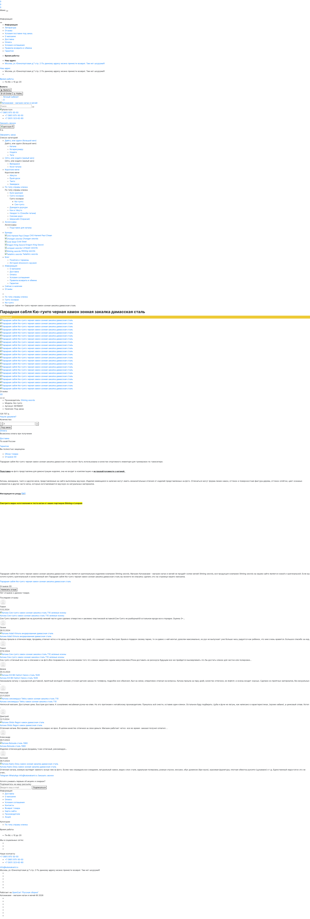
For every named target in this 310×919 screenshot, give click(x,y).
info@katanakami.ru (9, 867)
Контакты (9, 805)
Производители (12, 814)
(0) (1, 394)
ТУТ (23, 493)
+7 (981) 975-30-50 (14, 115)
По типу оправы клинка (16, 297)
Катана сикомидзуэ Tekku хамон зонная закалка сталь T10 (28, 701)
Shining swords (28, 400)
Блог (7, 257)
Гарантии (9, 51)
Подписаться (39, 787)
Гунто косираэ (12, 299)
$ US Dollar (6, 93)
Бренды (8, 232)
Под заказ (6, 427)
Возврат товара (12, 808)
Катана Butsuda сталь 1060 (13, 746)
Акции (8, 817)
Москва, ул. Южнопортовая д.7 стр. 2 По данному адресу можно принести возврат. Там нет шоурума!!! (55, 63)
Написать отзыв (8, 589)
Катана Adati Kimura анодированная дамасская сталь (25, 636)
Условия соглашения (15, 45)
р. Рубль (18, 93)
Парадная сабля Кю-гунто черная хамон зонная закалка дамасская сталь (35, 581)
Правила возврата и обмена (18, 48)
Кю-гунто (9, 302)
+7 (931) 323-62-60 (14, 118)
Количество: (6, 419)
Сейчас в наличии (13, 286)
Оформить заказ (8, 134)
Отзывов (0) (10, 457)
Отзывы (8, 30)
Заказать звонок (8, 123)
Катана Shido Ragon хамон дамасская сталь (21, 725)
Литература (10, 27)
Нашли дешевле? (8, 416)
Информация (11, 266)
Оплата (8, 42)
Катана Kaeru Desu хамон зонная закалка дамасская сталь (28, 767)
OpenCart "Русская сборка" (25, 892)
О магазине (10, 36)
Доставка (9, 39)
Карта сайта (10, 811)
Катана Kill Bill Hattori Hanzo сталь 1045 (19, 678)
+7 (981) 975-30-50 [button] (9, 856)
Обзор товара (11, 454)
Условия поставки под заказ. (19, 33)
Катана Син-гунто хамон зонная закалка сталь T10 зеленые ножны (32, 615)
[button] (5, 68)
